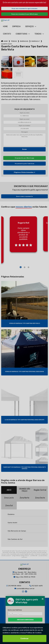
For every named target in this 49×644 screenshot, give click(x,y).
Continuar (24, 638)
